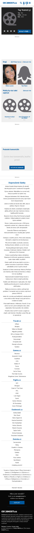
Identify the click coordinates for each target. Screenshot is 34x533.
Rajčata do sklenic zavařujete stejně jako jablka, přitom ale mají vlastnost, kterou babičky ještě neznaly (17, 211)
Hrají (5, 62)
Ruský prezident (17, 337)
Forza (17, 366)
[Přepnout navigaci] (23, 3)
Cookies (9, 526)
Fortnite (17, 369)
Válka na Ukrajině (17, 329)
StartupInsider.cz (17, 481)
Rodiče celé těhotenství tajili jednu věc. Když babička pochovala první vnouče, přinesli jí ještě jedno (17, 284)
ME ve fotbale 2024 (17, 334)
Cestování (27, 470)
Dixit (17, 455)
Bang (17, 445)
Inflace (17, 324)
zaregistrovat (20, 496)
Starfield (17, 358)
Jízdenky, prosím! (17, 465)
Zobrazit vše (27, 62)
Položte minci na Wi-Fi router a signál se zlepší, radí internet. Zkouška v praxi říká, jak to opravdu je (17, 313)
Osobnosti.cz (17, 409)
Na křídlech (17, 460)
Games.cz (17, 350)
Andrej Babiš (17, 413)
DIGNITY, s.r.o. (5, 530)
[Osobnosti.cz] (10, 3)
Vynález (17, 347)
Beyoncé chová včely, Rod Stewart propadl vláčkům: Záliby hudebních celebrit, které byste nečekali (17, 218)
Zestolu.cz (17, 439)
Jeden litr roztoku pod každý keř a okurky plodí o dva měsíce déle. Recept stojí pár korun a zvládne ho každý (17, 298)
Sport (17, 470)
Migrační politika (17, 331)
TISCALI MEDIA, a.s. (18, 528)
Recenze (17, 353)
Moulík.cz (13, 477)
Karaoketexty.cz (17, 474)
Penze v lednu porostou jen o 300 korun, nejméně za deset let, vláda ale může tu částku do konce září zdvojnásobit (17, 225)
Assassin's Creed (17, 356)
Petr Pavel (17, 415)
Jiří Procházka (17, 403)
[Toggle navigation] (29, 3)
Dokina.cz (26, 477)
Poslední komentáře (11, 149)
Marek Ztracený (17, 428)
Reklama (3, 526)
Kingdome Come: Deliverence (17, 376)
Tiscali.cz (17, 321)
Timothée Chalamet (17, 435)
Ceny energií (17, 339)
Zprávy (12, 470)
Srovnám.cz (24, 479)
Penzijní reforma (17, 344)
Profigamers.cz (16, 472)
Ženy (21, 470)
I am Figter (17, 396)
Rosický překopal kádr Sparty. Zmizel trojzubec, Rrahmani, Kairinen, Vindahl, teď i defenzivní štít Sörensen (17, 250)
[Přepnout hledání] (20, 3)
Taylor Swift (17, 430)
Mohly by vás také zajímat (10, 91)
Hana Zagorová (17, 418)
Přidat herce (17, 62)
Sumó (17, 398)
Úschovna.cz (26, 474)
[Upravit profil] (29, 10)
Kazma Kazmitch (17, 420)
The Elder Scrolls (17, 374)
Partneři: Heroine (17, 488)
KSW (17, 393)
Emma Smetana (17, 433)
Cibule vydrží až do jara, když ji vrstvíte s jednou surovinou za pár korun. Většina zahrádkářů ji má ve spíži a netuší (17, 264)
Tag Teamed (23, 10)
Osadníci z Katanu (17, 447)
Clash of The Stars (17, 388)
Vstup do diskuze (17, 167)
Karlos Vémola (17, 401)
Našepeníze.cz (16, 479)
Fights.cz (17, 380)
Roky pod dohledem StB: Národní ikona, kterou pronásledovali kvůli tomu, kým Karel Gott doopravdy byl (17, 198)
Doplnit (17, 503)
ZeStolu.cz (25, 472)
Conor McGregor (17, 406)
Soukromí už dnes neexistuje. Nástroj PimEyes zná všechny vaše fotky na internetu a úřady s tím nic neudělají (17, 272)
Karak (17, 462)
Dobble (17, 452)
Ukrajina (17, 326)
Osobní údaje (15, 526)
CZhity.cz (7, 479)
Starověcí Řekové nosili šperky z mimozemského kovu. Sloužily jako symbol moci (17, 233)
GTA (17, 361)
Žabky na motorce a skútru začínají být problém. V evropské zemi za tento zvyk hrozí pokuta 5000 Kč (17, 291)
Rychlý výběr (24, 31)
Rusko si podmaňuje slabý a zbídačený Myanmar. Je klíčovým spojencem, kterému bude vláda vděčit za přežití (17, 257)
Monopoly (17, 450)
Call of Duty (17, 371)
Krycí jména (17, 457)
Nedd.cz (6, 477)
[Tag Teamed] (9, 19)
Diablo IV (17, 364)
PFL (17, 391)
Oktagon (17, 386)
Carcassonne (17, 442)
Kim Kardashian (17, 423)
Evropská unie (17, 342)
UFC (17, 383)
